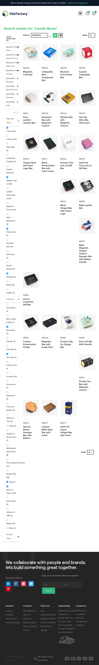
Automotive (10, 309)
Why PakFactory (29, 611)
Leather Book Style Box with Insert (47, 431)
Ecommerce (11, 386)
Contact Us (27, 619)
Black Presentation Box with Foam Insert (48, 167)
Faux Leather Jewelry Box (29, 120)
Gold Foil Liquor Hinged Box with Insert (66, 431)
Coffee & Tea (11, 367)
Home (13, 426)
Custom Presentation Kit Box (29, 344)
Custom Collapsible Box (84, 74)
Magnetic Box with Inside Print (47, 344)
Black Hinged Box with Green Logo (66, 209)
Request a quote (29, 622)
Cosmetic (11, 376)
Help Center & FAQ (48, 615)
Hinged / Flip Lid (11, 182)
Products (9, 611)
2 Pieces (11, 139)
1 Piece (11, 131)
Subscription (11, 502)
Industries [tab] (10, 299)
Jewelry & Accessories (11, 437)
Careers (26, 630)
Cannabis (11, 349)
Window (11, 523)
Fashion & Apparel (12, 408)
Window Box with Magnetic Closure (66, 121)
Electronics (10, 397)
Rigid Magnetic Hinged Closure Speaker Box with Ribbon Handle (85, 253)
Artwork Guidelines (48, 619)
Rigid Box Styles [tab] (10, 121)
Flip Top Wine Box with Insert (84, 120)
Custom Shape (11, 171)
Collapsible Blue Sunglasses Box (47, 76)
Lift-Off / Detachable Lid (10, 195)
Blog (42, 611)
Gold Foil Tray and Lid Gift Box (85, 165)
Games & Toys (11, 419)
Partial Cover (11, 233)
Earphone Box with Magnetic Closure (47, 121)
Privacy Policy (46, 626)
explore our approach (78, 3)
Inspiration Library (13, 622)
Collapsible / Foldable (12, 160)
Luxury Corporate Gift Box (28, 302)
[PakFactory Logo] (15, 14)
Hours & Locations (30, 626)
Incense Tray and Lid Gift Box (66, 165)
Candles (11, 341)
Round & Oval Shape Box (66, 74)
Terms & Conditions (48, 622)
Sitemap (44, 630)
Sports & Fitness (12, 491)
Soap (12, 482)
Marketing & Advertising (11, 451)
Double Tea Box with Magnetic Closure (85, 385)
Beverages (10, 332)
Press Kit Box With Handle (85, 343)
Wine (12, 528)
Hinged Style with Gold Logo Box (29, 165)
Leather (10, 293)
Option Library (11, 619)
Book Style (10, 148)
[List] (60, 35)
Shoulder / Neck (11, 245)
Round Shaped (12, 267)
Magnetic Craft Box (28, 73)
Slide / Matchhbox (10, 220)
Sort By (26, 35)
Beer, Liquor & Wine (12, 320)
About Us (27, 615)
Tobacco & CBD (11, 514)
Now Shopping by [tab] (11, 39)
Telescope (10, 256)
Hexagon (11, 277)
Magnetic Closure (12, 208)
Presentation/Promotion (15, 464)
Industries (9, 615)
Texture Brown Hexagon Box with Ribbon (27, 432)
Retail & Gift (11, 475)
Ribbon (10, 285)
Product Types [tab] (9, 536)
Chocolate (11, 357)
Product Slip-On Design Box (66, 344)
